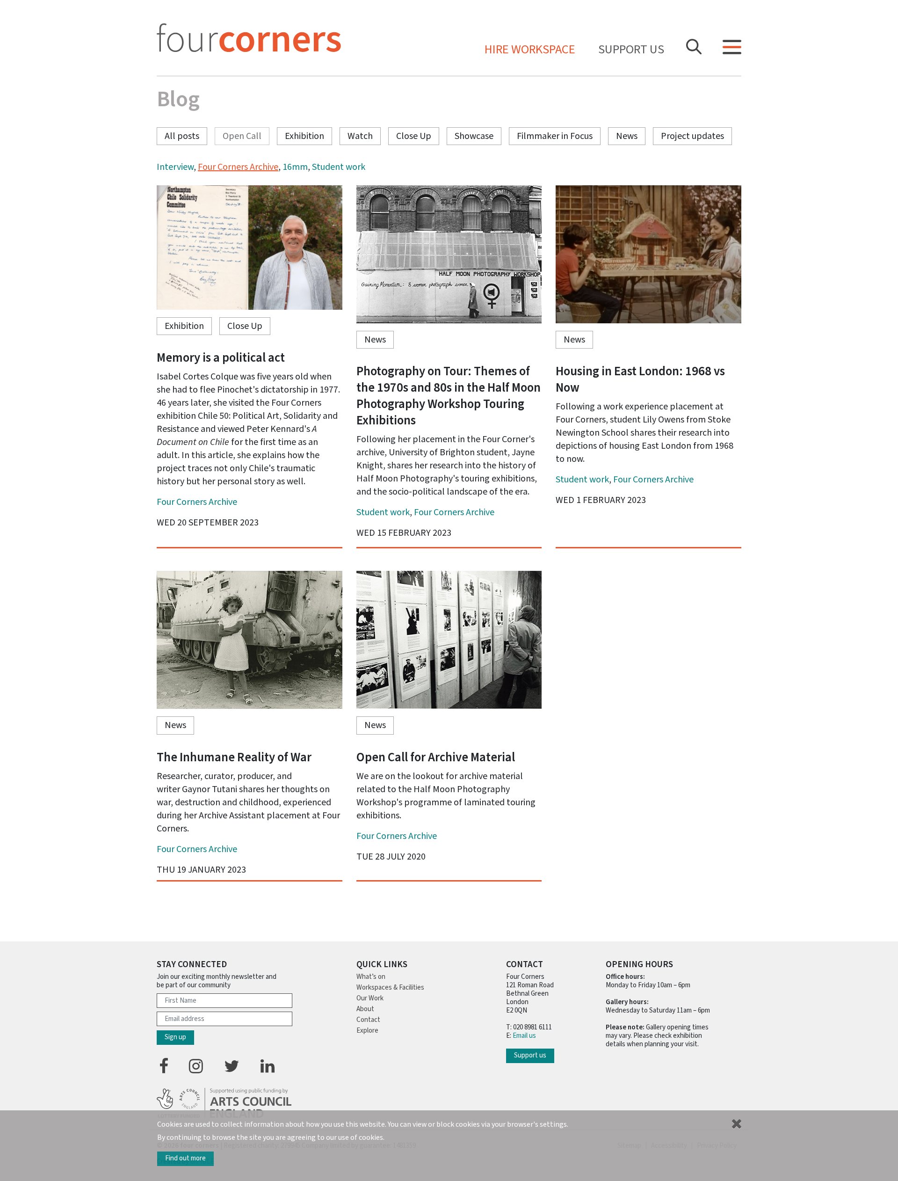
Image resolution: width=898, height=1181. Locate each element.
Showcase (474, 136)
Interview (175, 167)
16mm (295, 167)
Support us (631, 50)
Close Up (413, 136)
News (626, 136)
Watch (360, 136)
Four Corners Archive (238, 167)
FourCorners (249, 37)
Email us (524, 1036)
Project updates (692, 136)
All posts (182, 136)
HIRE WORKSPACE (530, 50)
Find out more (185, 1158)
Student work (338, 167)
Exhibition (304, 136)
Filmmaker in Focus (555, 136)
